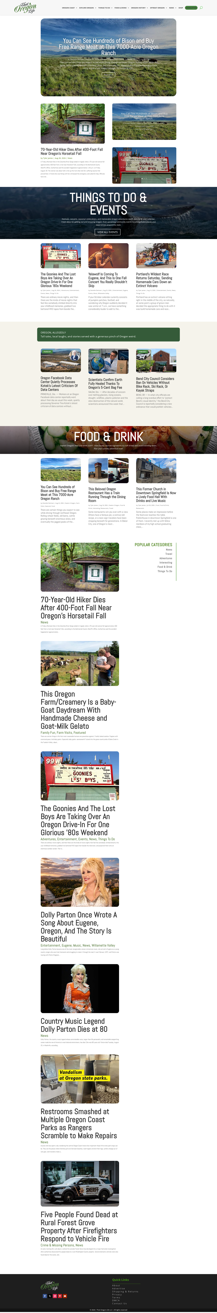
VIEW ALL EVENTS (107, 232)
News (171, 8)
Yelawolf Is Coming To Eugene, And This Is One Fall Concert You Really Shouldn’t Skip (107, 280)
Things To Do (140, 170)
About (116, 1285)
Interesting (96, 508)
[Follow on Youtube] (65, 1296)
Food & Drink (121, 8)
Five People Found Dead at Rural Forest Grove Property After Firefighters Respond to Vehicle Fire (79, 1226)
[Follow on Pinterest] (60, 1296)
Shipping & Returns (125, 1291)
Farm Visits (119, 59)
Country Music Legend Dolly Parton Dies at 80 (74, 1025)
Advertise (118, 1288)
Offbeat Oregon (157, 8)
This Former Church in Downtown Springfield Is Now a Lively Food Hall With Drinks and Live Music (156, 495)
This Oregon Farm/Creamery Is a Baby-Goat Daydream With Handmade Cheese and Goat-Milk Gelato (78, 710)
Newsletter (191, 8)
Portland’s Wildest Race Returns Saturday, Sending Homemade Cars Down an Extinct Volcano (154, 280)
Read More (108, 74)
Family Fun (48, 732)
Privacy (117, 1294)
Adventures (145, 167)
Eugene (125, 290)
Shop (181, 8)
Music (95, 293)
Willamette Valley (103, 293)
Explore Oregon (86, 8)
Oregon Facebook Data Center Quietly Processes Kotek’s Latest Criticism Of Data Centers (59, 384)
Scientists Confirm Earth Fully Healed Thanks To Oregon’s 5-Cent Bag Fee (105, 383)
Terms (116, 1297)
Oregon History (138, 8)
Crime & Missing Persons (57, 1245)
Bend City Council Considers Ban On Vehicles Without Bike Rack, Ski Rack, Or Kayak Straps (155, 384)
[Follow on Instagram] (55, 1296)
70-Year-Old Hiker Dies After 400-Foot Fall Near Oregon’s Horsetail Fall (72, 151)
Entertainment (154, 167)
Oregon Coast (68, 8)
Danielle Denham (77, 59)
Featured (128, 59)
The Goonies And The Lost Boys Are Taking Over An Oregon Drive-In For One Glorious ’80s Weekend (144, 160)
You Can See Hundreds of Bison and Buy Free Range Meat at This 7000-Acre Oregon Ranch (108, 47)
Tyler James (48, 158)
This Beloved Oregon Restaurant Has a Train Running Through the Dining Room (107, 495)
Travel (111, 508)
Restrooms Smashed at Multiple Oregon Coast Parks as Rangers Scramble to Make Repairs (79, 1123)
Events (161, 167)
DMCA (116, 1300)
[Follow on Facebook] (45, 1296)
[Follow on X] (50, 1296)
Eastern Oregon (107, 59)
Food (135, 59)
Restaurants (104, 508)
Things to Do (104, 8)
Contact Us (119, 1303)
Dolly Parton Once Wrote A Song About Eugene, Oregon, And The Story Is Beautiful (79, 927)
